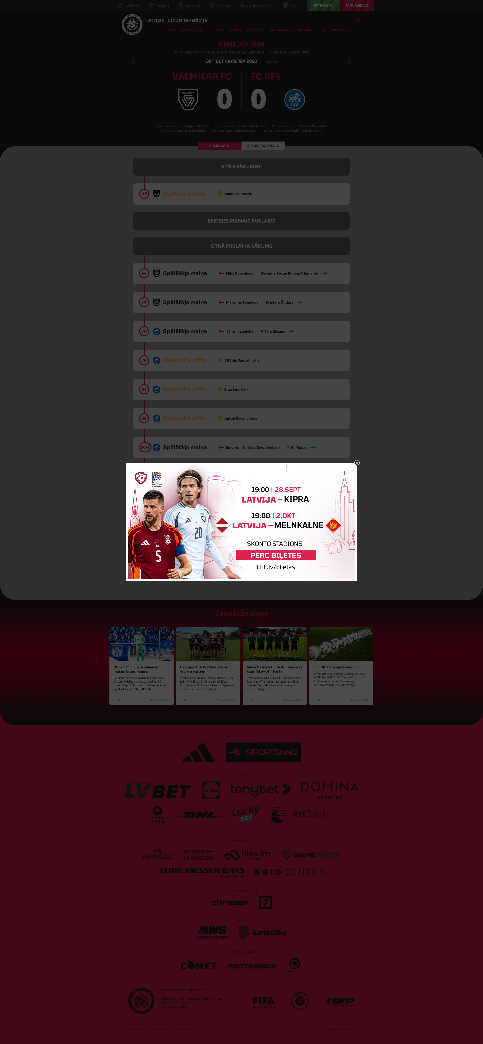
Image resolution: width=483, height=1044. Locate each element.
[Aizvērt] (357, 462)
